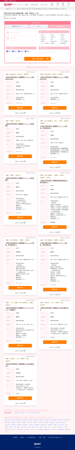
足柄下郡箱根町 (47, 429)
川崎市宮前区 (25, 424)
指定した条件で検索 (37, 58)
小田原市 (6, 427)
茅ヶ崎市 (10, 427)
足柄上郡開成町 (40, 429)
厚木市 (25, 427)
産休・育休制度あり (65, 41)
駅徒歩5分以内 (54, 41)
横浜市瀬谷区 (29, 422)
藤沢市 (66, 424)
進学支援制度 (63, 43)
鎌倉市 (63, 424)
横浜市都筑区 (52, 422)
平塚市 (59, 424)
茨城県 (15, 412)
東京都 (33, 412)
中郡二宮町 (7, 429)
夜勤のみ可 (53, 37)
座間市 (41, 427)
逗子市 (15, 427)
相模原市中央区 (43, 424)
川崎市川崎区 (58, 422)
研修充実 (52, 43)
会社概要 (15, 437)
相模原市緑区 (37, 424)
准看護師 (21, 51)
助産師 (15, 51)
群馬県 (23, 412)
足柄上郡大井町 (19, 429)
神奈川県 (37, 412)
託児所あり (63, 39)
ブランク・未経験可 (45, 43)
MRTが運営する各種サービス (55, 437)
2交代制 (42, 35)
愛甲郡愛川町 (67, 429)
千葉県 (30, 412)
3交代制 (52, 35)
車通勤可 (43, 41)
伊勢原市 (33, 427)
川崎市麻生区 (31, 424)
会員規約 (22, 437)
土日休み (62, 37)
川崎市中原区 (7, 424)
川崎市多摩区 (19, 424)
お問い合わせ (44, 4)
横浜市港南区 (13, 422)
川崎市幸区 (64, 422)
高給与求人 (43, 39)
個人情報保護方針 (31, 437)
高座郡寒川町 (60, 427)
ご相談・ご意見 (41, 437)
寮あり (52, 39)
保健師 (28, 51)
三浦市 (18, 427)
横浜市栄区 (35, 422)
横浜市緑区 (24, 422)
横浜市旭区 (19, 422)
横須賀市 (55, 424)
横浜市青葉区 (46, 422)
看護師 (26, 4)
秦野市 (22, 427)
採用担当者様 (34, 4)
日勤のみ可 (43, 37)
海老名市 (37, 427)
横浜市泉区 (40, 422)
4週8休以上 (63, 35)
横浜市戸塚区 (7, 422)
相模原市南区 (50, 424)
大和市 (29, 427)
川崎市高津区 (13, 424)
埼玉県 (26, 412)
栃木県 (19, 412)
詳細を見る (20, 107)
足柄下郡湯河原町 (61, 429)
